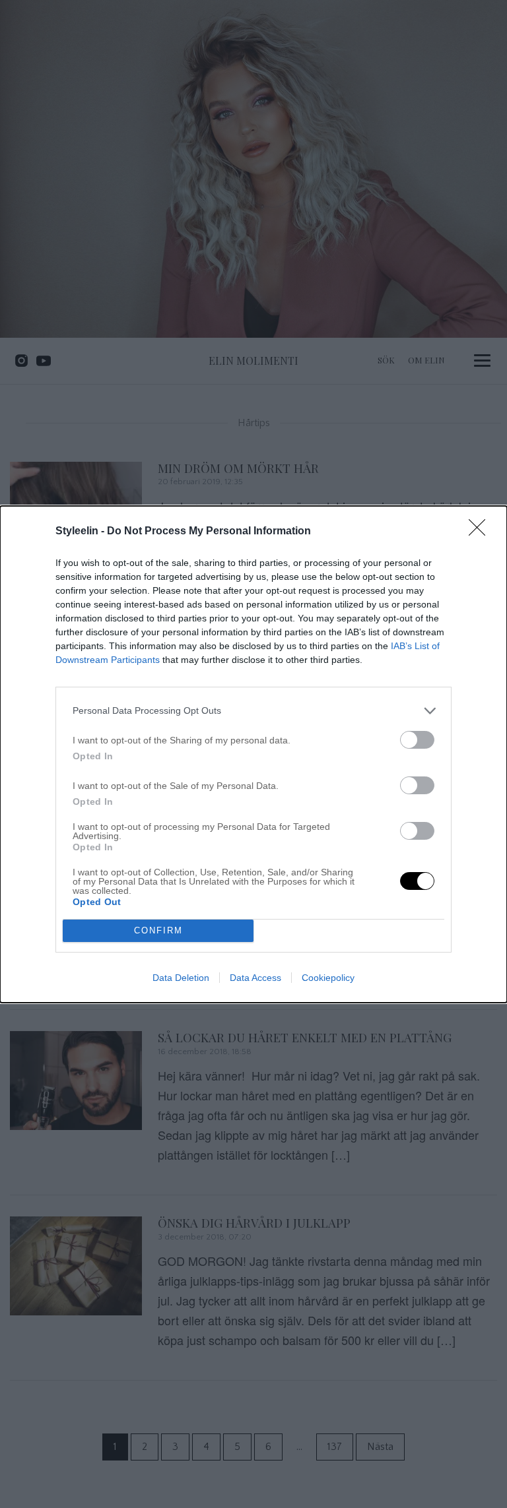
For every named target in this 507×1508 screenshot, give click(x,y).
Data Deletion (180, 977)
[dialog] (253, 754)
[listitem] (253, 711)
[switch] (417, 740)
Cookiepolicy (328, 977)
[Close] (481, 531)
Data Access (255, 977)
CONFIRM (158, 930)
